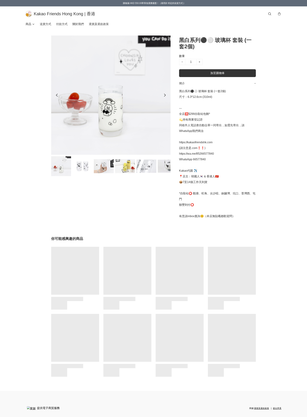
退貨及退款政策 (99, 24)
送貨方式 (45, 24)
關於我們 (78, 24)
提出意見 (277, 408)
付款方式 (62, 24)
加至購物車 (217, 73)
